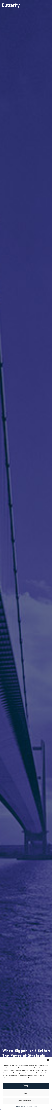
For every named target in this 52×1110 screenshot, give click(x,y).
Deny (26, 1093)
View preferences (26, 1101)
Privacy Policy (32, 1107)
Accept (26, 1086)
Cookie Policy (20, 1107)
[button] (47, 1060)
